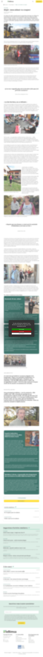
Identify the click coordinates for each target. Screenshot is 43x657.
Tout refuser (21, 331)
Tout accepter (21, 329)
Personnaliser (21, 333)
